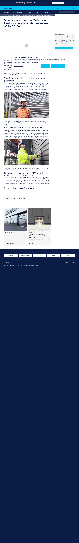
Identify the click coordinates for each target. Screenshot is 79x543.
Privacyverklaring (34, 62)
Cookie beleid (27, 62)
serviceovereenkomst (19, 175)
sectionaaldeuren (28, 131)
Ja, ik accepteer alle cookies (58, 66)
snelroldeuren (21, 131)
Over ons (38, 12)
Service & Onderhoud (17, 12)
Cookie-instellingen (18, 66)
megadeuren (36, 131)
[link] (58, 3)
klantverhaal (33, 74)
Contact (46, 12)
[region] (40, 62)
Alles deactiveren (45, 66)
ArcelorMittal (9, 83)
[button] (46, 3)
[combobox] (67, 12)
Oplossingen (6, 12)
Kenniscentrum (29, 12)
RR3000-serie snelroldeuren (40, 134)
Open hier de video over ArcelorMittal (19, 188)
